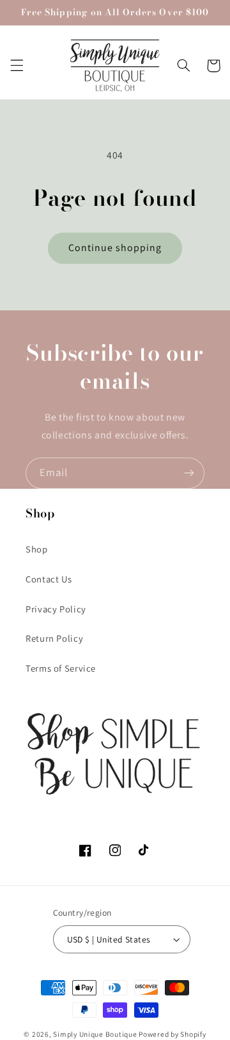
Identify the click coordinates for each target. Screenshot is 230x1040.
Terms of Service (61, 668)
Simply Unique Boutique (96, 1034)
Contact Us (49, 579)
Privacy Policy (56, 609)
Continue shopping (115, 247)
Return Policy (54, 638)
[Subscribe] (189, 473)
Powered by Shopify (172, 1034)
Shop (37, 549)
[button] (16, 65)
